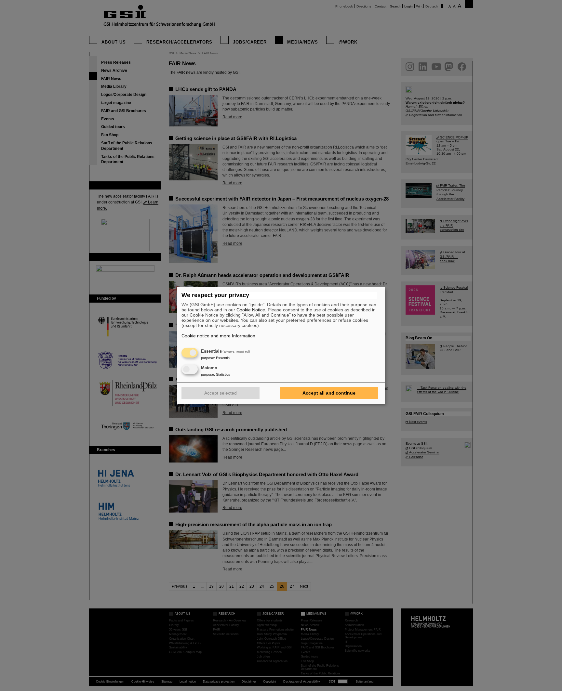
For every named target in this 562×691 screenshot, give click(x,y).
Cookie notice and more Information (218, 335)
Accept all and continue (328, 393)
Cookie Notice (250, 309)
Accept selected (220, 393)
